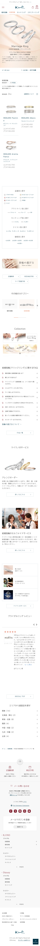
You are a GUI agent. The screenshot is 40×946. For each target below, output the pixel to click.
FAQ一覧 (20, 432)
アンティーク (15, 231)
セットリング (21, 12)
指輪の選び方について (10, 424)
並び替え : (26, 70)
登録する (20, 827)
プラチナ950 (10, 194)
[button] (34, 624)
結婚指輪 (12, 12)
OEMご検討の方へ (7, 916)
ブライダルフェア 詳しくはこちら (19, 2)
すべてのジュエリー (10, 856)
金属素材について (29, 94)
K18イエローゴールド (28, 194)
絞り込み (7, 70)
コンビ (8, 203)
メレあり (26, 221)
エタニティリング (33, 12)
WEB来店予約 (29, 276)
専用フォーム (13, 795)
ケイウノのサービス (20, 606)
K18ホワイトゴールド (28, 197)
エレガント (23, 231)
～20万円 (7, 240)
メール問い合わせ (21, 786)
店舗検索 (11, 276)
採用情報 (22, 922)
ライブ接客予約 (20, 281)
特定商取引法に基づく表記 (9, 922)
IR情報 (22, 913)
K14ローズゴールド (11, 200)
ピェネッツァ (8, 643)
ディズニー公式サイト (24, 940)
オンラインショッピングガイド (28, 919)
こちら (25, 801)
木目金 (14, 82)
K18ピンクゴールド (11, 197)
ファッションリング (10, 859)
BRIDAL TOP (20, 696)
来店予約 (30, 770)
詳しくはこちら (20, 494)
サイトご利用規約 (25, 916)
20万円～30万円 (17, 240)
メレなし (16, 221)
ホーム (3, 748)
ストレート (13, 212)
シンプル (8, 231)
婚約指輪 (4, 12)
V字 (31, 212)
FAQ (12, 925)
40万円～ (20, 243)
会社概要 (4, 913)
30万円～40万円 (28, 240)
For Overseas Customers (21, 805)
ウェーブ (23, 212)
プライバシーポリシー (8, 919)
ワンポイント (30, 231)
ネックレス (8, 862)
